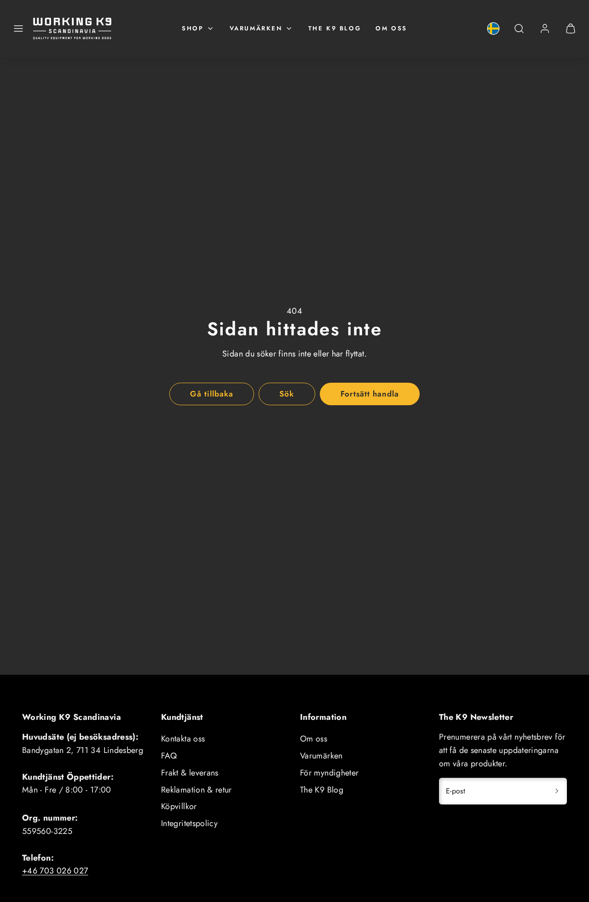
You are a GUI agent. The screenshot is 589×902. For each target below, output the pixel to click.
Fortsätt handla (370, 393)
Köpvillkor (179, 806)
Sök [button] (286, 393)
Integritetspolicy (189, 823)
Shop (192, 28)
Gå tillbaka (211, 393)
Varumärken (256, 28)
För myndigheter (329, 773)
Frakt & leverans (190, 773)
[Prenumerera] (557, 791)
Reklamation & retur (196, 790)
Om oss (391, 28)
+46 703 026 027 (55, 871)
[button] (18, 28)
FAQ (169, 756)
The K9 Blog (334, 28)
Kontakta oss (183, 739)
